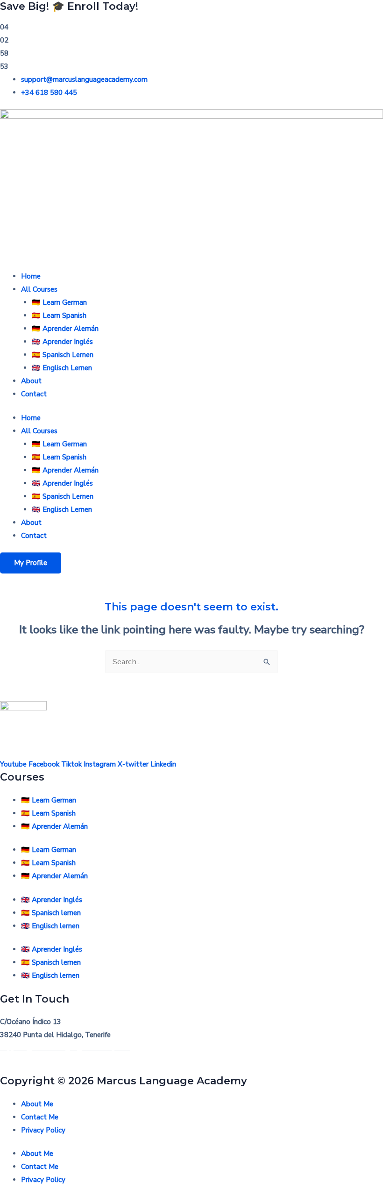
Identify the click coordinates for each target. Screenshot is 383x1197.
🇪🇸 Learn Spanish (59, 315)
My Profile (30, 562)
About (31, 381)
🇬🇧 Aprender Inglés (62, 341)
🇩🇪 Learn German (59, 302)
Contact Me (39, 1117)
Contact (34, 394)
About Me (37, 1104)
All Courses (39, 289)
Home (31, 276)
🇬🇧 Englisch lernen (50, 926)
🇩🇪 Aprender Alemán (65, 328)
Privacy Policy (43, 1130)
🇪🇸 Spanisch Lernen (62, 354)
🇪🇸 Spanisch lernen (51, 912)
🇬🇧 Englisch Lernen (62, 368)
